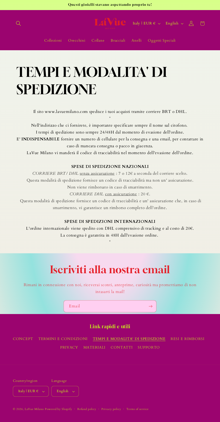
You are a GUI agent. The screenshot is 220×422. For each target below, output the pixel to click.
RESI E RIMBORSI (188, 338)
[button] (18, 23)
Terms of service (137, 409)
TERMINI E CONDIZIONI (63, 338)
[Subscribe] (150, 306)
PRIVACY (69, 347)
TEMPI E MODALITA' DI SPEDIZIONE (129, 338)
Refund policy (86, 409)
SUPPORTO (149, 347)
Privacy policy (111, 409)
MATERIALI (94, 347)
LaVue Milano (34, 409)
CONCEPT (23, 338)
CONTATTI (122, 347)
